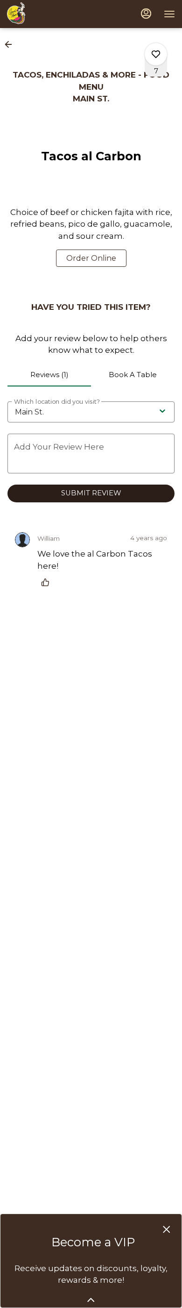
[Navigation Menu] (169, 14)
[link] (91, 258)
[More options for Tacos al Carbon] (156, 54)
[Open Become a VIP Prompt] (91, 1300)
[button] (11, 44)
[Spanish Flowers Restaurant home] (27, 14)
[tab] (49, 375)
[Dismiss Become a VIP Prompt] (166, 1229)
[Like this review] (47, 582)
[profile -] (146, 13)
